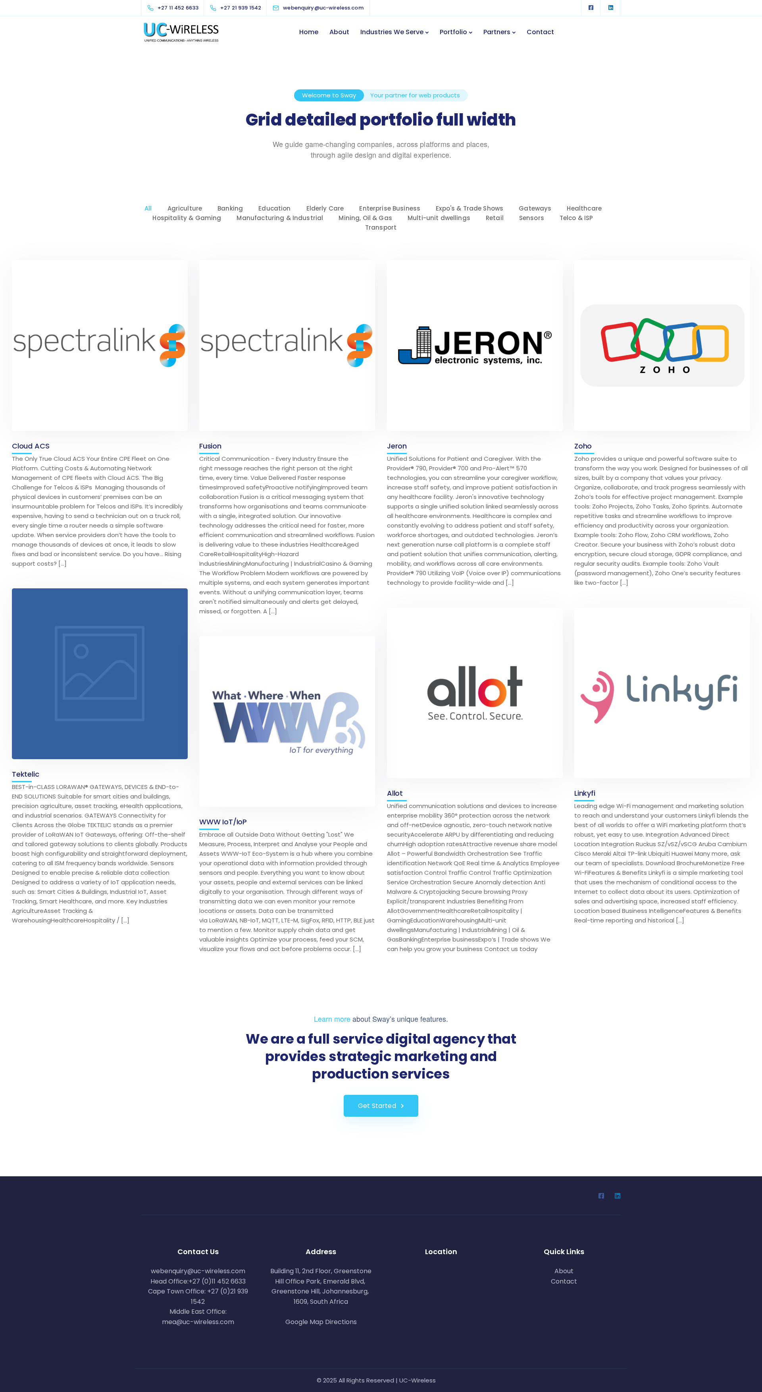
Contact (540, 32)
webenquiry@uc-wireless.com (198, 1271)
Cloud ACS (30, 446)
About (339, 32)
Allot (395, 793)
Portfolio (453, 32)
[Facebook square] (590, 8)
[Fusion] (287, 345)
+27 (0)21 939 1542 (219, 1296)
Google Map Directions (321, 1321)
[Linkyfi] (662, 692)
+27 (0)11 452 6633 (217, 1281)
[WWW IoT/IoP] (287, 721)
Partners (496, 32)
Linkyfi (584, 793)
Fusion (210, 446)
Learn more (332, 1018)
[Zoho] (662, 345)
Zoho (583, 446)
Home (308, 32)
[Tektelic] (100, 673)
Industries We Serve (391, 32)
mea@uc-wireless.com (198, 1321)
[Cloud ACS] (100, 345)
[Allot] (475, 692)
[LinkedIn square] (610, 8)
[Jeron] (475, 345)
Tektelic (25, 774)
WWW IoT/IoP (223, 822)
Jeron (397, 446)
